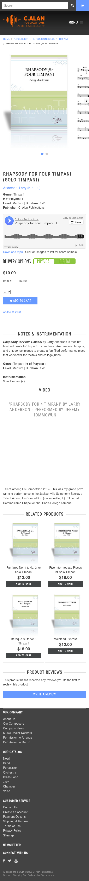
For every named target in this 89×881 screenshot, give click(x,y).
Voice (6, 791)
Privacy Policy (12, 830)
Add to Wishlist (12, 312)
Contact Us (10, 807)
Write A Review (44, 694)
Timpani (63, 38)
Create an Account (15, 812)
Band (6, 763)
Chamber (9, 786)
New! (6, 758)
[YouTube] (16, 860)
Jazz (6, 782)
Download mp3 (13, 252)
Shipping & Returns (15, 821)
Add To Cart (23, 584)
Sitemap (8, 835)
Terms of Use (12, 826)
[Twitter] (9, 860)
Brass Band (10, 777)
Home (6, 38)
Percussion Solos (43, 38)
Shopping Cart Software (25, 875)
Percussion (20, 38)
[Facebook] (4, 860)
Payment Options (14, 816)
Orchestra (9, 772)
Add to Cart (21, 300)
